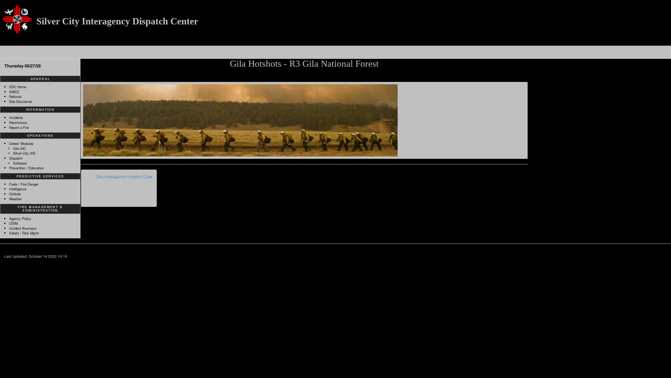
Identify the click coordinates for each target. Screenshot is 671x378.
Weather (15, 198)
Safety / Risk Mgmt (24, 232)
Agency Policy (20, 218)
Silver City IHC (24, 153)
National (15, 96)
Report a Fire (19, 127)
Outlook (15, 193)
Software (19, 163)
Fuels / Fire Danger (23, 184)
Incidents (16, 117)
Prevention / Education (26, 167)
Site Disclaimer (20, 101)
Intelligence (17, 188)
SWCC (14, 91)
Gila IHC (19, 148)
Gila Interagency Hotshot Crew (124, 177)
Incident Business (22, 228)
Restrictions (18, 122)
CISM (13, 223)
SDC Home (17, 86)
